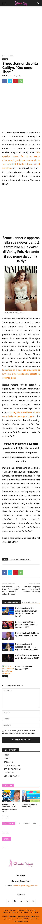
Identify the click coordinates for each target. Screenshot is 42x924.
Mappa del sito (31, 910)
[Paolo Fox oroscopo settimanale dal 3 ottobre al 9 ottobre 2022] (11, 796)
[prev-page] (3, 677)
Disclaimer (15, 912)
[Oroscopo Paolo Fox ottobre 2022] (31, 796)
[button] (4, 3)
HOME (6, 755)
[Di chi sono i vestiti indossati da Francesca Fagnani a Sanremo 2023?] (8, 647)
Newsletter (6, 912)
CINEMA (26, 824)
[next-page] (7, 677)
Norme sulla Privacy (21, 921)
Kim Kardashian (25, 559)
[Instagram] (14, 901)
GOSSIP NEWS (13, 559)
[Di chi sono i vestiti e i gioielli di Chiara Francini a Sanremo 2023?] (8, 625)
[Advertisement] (21, 31)
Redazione (7, 76)
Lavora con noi (34, 912)
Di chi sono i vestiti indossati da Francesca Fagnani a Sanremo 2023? (26, 647)
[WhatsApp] (20, 81)
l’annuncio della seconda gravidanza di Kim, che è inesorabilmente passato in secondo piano (21, 374)
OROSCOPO (8, 762)
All (19, 824)
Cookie (36, 919)
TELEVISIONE (9, 772)
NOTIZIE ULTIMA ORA (12, 765)
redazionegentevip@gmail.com (25, 886)
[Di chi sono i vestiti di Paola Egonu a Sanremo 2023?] (8, 636)
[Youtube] (33, 901)
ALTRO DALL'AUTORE (30, 602)
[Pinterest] (15, 81)
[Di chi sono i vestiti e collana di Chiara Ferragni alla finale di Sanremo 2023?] (8, 611)
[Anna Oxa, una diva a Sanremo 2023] (8, 671)
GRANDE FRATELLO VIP (12, 769)
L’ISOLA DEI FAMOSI (11, 776)
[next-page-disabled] (7, 832)
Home (4, 56)
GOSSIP (11, 56)
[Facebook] (4, 81)
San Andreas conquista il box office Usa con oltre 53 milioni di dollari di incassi (11, 590)
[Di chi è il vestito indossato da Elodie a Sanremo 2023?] (8, 658)
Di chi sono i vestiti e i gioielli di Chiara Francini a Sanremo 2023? (26, 624)
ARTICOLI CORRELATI (12, 602)
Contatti (12, 910)
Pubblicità (24, 912)
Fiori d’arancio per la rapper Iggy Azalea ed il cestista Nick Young (31, 589)
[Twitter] (10, 81)
